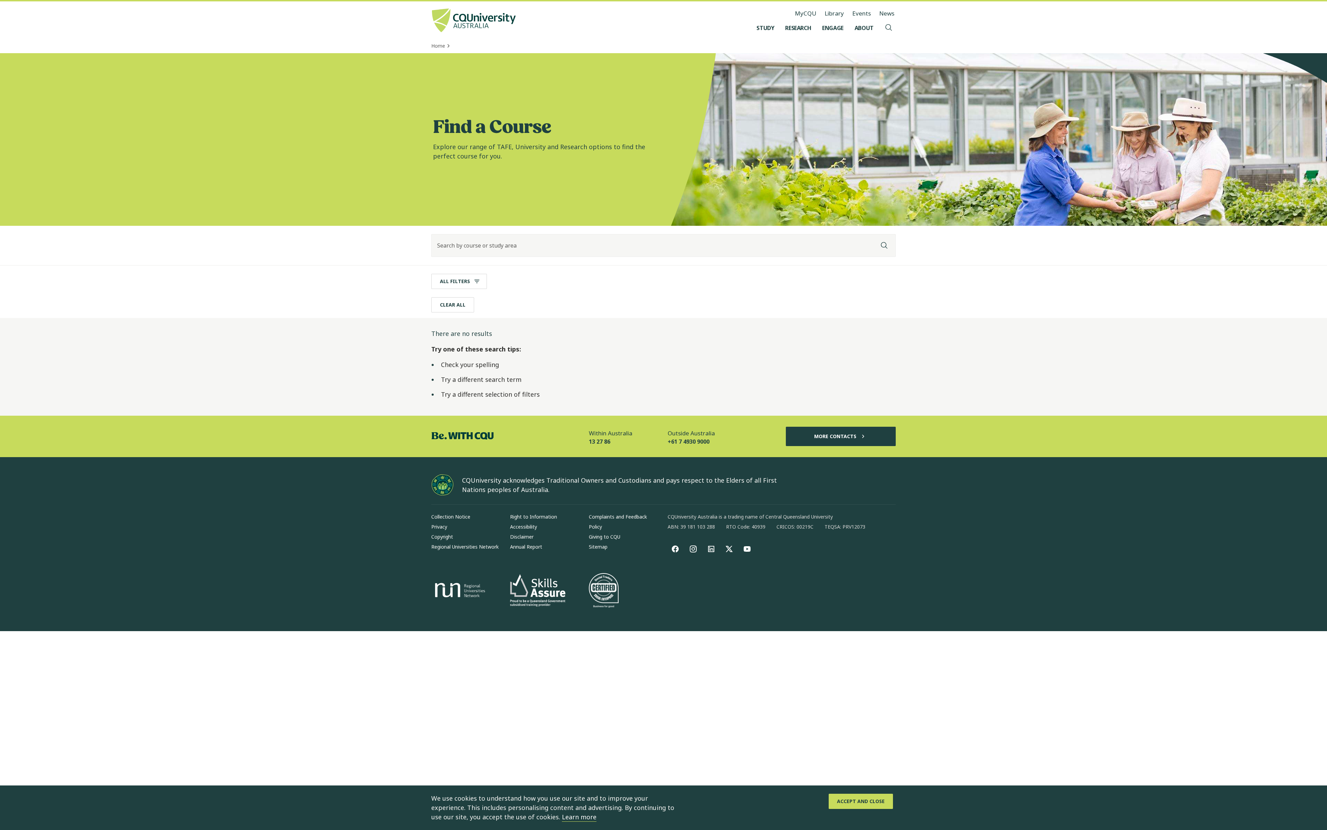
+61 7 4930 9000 (688, 441)
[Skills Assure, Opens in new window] (537, 591)
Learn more (579, 817)
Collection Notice (450, 516)
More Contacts (835, 436)
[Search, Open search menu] (889, 28)
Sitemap (598, 546)
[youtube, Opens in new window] (747, 549)
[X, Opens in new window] (729, 549)
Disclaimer (522, 536)
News (886, 13)
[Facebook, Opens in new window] (675, 549)
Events (861, 13)
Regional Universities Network (465, 546)
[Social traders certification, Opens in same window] (604, 591)
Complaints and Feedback (618, 516)
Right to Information (533, 516)
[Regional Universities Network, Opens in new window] (459, 591)
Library (834, 13)
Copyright (442, 536)
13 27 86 (599, 441)
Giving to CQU (604, 536)
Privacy (439, 526)
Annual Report (526, 546)
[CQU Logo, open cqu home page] (473, 21)
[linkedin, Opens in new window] (711, 549)
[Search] (884, 245)
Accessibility (523, 526)
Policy (595, 526)
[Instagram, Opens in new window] (693, 549)
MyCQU (805, 13)
